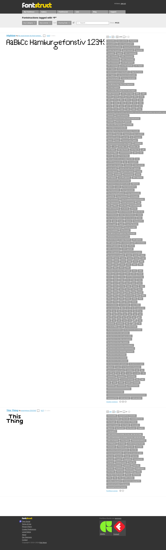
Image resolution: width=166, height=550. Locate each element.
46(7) (115, 274)
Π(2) (114, 314)
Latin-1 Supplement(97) (126, 44)
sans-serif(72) (112, 44)
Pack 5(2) (119, 456)
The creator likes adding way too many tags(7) (121, 90)
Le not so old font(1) (127, 379)
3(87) (139, 106)
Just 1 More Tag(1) (127, 93)
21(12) (137, 258)
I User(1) (139, 215)
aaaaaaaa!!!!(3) (112, 398)
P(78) (134, 100)
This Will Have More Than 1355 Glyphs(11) (120, 84)
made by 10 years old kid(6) (133, 453)
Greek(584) (118, 174)
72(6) (115, 289)
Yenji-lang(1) (111, 446)
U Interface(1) (112, 211)
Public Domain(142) (122, 115)
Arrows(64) (111, 53)
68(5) (128, 286)
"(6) (139, 323)
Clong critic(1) (125, 440)
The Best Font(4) (131, 326)
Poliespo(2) (121, 446)
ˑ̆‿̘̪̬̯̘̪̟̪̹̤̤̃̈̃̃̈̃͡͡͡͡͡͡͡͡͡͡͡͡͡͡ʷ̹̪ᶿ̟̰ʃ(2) (133, 323)
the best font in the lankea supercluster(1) (120, 345)
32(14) (122, 264)
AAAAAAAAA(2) (133, 385)
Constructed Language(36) (132, 481)
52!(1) (122, 277)
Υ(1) (130, 311)
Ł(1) (137, 159)
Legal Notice (26, 532)
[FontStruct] (39, 7)
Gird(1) (138, 471)
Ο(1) (109, 314)
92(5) (121, 298)
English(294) (127, 459)
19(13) (123, 258)
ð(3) (137, 379)
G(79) (129, 96)
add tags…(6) (134, 146)
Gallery (44, 12)
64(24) (133, 283)
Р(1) (120, 478)
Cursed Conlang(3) (113, 425)
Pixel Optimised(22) (113, 190)
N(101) (128, 100)
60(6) (109, 283)
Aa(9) (114, 382)
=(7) (130, 320)
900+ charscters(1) (125, 242)
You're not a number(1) (114, 465)
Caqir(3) (118, 459)
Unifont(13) (128, 165)
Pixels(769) (111, 196)
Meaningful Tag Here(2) (115, 227)
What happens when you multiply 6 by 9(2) (120, 159)
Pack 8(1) (110, 468)
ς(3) (109, 311)
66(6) (109, 286)
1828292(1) (137, 143)
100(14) (134, 302)
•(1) (128, 308)
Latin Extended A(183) (114, 47)
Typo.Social (26, 521)
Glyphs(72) (127, 134)
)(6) (113, 373)
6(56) (121, 109)
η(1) (140, 314)
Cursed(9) (139, 446)
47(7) (121, 274)
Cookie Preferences (29, 529)
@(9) (135, 152)
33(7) (128, 264)
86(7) (115, 295)
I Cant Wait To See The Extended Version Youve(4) (123, 131)
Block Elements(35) (113, 78)
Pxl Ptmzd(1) (134, 196)
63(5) (127, 283)
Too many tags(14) (113, 87)
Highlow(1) (135, 183)
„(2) (123, 373)
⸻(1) (136, 373)
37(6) (109, 267)
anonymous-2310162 (28, 410)
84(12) (140, 292)
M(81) (121, 100)
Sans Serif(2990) (113, 230)
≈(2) (135, 320)
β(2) (109, 320)
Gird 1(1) (134, 456)
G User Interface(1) (113, 208)
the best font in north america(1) (117, 364)
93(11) (128, 298)
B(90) (137, 93)
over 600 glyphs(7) (127, 62)
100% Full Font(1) (113, 379)
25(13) (123, 261)
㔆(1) (122, 308)
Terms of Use (26, 524)
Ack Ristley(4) (112, 443)
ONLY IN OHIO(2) (113, 440)
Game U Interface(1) (125, 211)
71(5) (109, 289)
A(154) (138, 174)
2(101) (134, 106)
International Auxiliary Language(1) (118, 484)
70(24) (142, 286)
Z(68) (115, 106)
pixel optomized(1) (113, 199)
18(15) (116, 258)
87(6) (121, 295)
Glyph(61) (118, 134)
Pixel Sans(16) (125, 230)
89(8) (143, 295)
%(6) (138, 202)
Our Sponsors (27, 537)
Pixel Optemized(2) (127, 190)
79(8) (109, 292)
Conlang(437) (112, 431)
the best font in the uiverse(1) (116, 354)
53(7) (109, 280)
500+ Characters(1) (128, 59)
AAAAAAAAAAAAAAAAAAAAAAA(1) (119, 388)
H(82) (135, 96)
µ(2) (119, 320)
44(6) (140, 270)
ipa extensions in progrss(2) (116, 255)
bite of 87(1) (129, 295)
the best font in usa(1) (136, 364)
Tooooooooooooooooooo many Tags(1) (120, 143)
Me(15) (110, 174)
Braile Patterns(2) (128, 50)
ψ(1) (134, 317)
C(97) (143, 93)
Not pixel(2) (135, 425)
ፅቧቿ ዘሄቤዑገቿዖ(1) (113, 308)
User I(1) (133, 208)
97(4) (115, 302)
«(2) (109, 221)
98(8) (121, 302)
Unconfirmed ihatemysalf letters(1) (118, 450)
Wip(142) (110, 428)
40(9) (127, 267)
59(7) (139, 280)
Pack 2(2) (130, 446)
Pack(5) (127, 456)
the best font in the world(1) (133, 329)
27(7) (135, 261)
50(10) (140, 274)
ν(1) (114, 320)
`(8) (132, 308)
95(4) (140, 298)
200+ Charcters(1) (113, 56)
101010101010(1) (125, 152)
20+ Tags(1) (111, 69)
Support (113, 12)
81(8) (121, 292)
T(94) (122, 103)
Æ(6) (139, 109)
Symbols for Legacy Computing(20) (118, 72)
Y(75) (109, 106)
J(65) (109, 100)
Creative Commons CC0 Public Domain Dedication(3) (123, 118)
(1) (131, 137)
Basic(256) (139, 50)
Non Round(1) (131, 428)
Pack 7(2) (132, 462)
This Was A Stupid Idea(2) (115, 474)
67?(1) (122, 286)
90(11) (109, 298)
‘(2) (118, 373)
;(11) (124, 320)
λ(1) (119, 317)
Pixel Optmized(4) (122, 196)
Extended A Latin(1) (113, 137)
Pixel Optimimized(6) (133, 193)
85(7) (109, 295)
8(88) (133, 109)
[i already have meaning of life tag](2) (119, 270)
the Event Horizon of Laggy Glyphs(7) (119, 239)
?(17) (109, 155)
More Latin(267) (138, 134)
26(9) (129, 261)
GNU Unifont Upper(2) (126, 171)
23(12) (110, 261)
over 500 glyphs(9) (126, 65)
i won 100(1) (135, 305)
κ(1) (114, 317)
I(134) (141, 96)
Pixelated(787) (138, 221)
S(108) (116, 103)
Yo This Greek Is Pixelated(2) (131, 367)
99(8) (127, 302)
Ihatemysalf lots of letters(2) (127, 415)
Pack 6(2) (110, 459)
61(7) (115, 283)
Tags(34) (119, 53)
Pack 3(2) (133, 450)
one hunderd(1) (112, 305)
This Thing (12, 410)
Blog (94, 12)
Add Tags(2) (111, 149)
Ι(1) (140, 311)
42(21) (115, 155)
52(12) (115, 277)
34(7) (134, 264)
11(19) (135, 255)
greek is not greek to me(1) (116, 370)
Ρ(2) (119, 311)
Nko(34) (124, 246)
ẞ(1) (125, 162)
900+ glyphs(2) (112, 242)
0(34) (121, 106)
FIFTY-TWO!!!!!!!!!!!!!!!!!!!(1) (135, 277)
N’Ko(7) (131, 246)
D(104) (110, 96)
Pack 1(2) (125, 419)
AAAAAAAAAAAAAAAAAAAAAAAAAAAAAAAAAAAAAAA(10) (126, 395)
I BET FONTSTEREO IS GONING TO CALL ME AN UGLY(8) (126, 437)
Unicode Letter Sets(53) (115, 165)
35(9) (140, 264)
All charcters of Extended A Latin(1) (118, 236)
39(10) (121, 267)
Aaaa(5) (128, 382)
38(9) (115, 267)
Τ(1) (124, 311)
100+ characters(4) (130, 53)
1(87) (127, 106)
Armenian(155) (128, 174)
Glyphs (102, 534)
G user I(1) (125, 208)
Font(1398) (128, 124)
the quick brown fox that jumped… (30, 36)
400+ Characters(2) (113, 59)
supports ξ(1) (140, 308)
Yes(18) (138, 171)
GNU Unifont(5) (138, 165)
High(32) (110, 187)
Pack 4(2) (110, 456)
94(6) (134, 298)
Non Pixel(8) (125, 425)
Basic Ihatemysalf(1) (114, 419)
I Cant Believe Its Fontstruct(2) (117, 128)
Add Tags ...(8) (123, 146)
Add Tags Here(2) (123, 149)
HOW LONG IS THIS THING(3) (127, 422)
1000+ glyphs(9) (127, 249)
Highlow (11, 35)
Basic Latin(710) (122, 41)
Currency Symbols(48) (128, 78)
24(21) (116, 261)
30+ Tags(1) (111, 75)
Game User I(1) (138, 211)
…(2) (143, 373)
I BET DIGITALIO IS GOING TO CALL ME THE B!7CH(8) (124, 434)
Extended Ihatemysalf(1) (115, 453)
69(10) (135, 286)
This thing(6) (111, 422)
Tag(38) (121, 224)
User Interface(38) (134, 205)
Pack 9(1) (136, 465)
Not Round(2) (120, 428)
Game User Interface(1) (127, 215)
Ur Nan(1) (110, 462)
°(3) (109, 146)
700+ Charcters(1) (113, 65)
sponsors (118, 518)
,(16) (121, 326)
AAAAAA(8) (111, 385)
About (24, 535)
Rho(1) (128, 474)
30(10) (110, 264)
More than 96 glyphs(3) (123, 121)
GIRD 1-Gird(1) (128, 478)
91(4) (115, 298)
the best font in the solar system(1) (118, 333)
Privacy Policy (27, 527)
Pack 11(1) (120, 471)
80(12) (115, 292)
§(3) (109, 382)
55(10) (115, 280)
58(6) (133, 280)
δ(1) (125, 314)
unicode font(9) (112, 168)
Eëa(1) (117, 140)
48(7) (127, 274)
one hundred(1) (124, 305)
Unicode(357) (133, 162)
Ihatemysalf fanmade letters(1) (117, 487)
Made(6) (110, 134)
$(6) (142, 379)
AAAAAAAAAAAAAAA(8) (115, 392)
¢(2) (137, 370)
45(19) (110, 274)
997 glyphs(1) (137, 239)
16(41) (142, 255)
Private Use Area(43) (114, 50)
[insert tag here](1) (130, 227)
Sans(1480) (111, 41)
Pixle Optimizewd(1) (113, 202)
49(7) (133, 274)
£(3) (140, 320)
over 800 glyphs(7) (124, 177)
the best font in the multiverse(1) (117, 361)
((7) (109, 373)
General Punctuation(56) (131, 47)
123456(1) (130, 370)
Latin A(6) (125, 137)
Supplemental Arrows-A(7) (115, 81)
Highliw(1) (110, 367)
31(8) (115, 264)
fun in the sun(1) (130, 218)
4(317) (110, 109)
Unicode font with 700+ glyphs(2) (129, 168)
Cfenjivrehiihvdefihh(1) (138, 440)
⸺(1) (129, 373)
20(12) (130, 258)
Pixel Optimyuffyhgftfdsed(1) (116, 193)
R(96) (109, 103)
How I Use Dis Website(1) (115, 218)
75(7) (127, 289)
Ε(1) (114, 311)
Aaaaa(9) (136, 382)
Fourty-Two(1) (124, 155)
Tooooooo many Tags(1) (129, 140)
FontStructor (63, 12)
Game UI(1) (123, 205)
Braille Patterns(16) (113, 93)
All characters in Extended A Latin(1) (118, 183)
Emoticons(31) (122, 69)
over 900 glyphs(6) (113, 246)
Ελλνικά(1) (120, 323)
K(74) (115, 100)
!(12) (140, 152)
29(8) (141, 261)
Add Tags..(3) (135, 149)
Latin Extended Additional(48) (126, 75)
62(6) (121, 283)
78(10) (139, 289)
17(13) (110, 258)
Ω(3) (139, 317)
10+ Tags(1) (138, 65)
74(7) (121, 289)
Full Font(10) (131, 376)
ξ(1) (109, 317)
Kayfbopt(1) (119, 468)
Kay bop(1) (129, 468)
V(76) (128, 103)
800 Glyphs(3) (112, 177)
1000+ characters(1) (114, 249)
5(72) (115, 109)
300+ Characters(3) (127, 56)
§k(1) (139, 218)
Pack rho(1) (136, 474)
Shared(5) (111, 115)
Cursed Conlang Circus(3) (135, 443)
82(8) (127, 292)
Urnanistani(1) (138, 459)
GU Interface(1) (112, 215)
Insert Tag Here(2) (131, 224)
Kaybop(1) (127, 465)
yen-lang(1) (122, 443)
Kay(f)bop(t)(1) (140, 468)
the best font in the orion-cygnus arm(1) (119, 336)
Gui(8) (121, 221)
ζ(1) (124, 317)
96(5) (109, 302)
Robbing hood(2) (121, 462)
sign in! (123, 4)
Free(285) (110, 121)
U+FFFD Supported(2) (114, 162)
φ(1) (130, 314)
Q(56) (140, 100)
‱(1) (115, 205)
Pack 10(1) (111, 471)
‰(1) (109, 205)
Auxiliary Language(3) (114, 481)
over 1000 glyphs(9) (114, 252)
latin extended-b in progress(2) (131, 252)
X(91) (140, 103)
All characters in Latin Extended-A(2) (119, 180)
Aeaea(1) (138, 137)
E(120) (117, 96)
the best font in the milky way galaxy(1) (119, 339)
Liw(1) (118, 367)
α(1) (119, 314)
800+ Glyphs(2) (137, 177)
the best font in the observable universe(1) (120, 351)
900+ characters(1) (139, 242)
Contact (24, 540)
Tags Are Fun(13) (137, 72)
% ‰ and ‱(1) (112, 152)
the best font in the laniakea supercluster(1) (121, 348)
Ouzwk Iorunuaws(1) (128, 202)
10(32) (129, 255)
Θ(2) (135, 311)
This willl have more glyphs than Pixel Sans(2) (121, 233)
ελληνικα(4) (111, 323)
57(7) (127, 280)
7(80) (127, 109)
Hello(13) (128, 221)
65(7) (139, 283)
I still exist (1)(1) (124, 398)
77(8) (133, 289)
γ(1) (135, 314)
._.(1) (114, 146)
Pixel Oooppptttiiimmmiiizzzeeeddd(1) (132, 199)
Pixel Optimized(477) (129, 187)
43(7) (134, 270)
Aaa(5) (121, 382)
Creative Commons (112, 401)
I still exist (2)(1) (136, 398)
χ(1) (129, 317)
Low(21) (118, 187)
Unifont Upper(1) (112, 171)
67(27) (115, 286)
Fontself (116, 534)
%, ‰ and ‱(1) (112, 326)
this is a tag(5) (112, 224)
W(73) (134, 103)
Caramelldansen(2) (136, 419)
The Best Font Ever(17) (115, 329)
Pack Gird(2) (130, 471)
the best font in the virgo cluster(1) (118, 342)
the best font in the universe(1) (117, 357)
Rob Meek (43, 543)
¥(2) (142, 370)
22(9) (142, 258)
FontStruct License (112, 490)
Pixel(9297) (133, 41)
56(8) (121, 280)
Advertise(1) (121, 376)
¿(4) (143, 149)
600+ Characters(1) (113, 62)
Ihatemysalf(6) (112, 415)
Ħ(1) (127, 323)
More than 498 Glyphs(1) (115, 124)
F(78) (123, 96)
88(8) (137, 295)
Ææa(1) (110, 140)
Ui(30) (114, 221)
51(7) (109, 277)
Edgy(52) (140, 428)
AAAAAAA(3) (121, 385)
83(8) (133, 292)
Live (77, 12)
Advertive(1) (111, 376)
